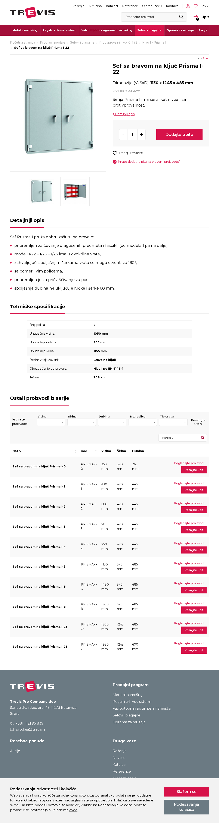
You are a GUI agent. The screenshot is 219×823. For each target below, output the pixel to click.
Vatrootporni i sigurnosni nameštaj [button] (106, 30)
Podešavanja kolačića (186, 807)
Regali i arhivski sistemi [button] (59, 30)
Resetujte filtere (198, 422)
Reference (130, 6)
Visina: (42, 416)
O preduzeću (152, 6)
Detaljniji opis (124, 114)
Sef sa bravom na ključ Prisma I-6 (39, 587)
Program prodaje (52, 42)
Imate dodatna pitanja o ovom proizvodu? (149, 162)
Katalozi (112, 6)
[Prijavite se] (189, 6)
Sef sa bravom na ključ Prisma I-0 (39, 466)
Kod (84, 451)
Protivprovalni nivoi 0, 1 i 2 (118, 42)
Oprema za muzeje (180, 30)
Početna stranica (22, 42)
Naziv (16, 451)
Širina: (72, 416)
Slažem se (187, 791)
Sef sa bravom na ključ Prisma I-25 (39, 647)
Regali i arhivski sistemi (132, 702)
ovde (73, 810)
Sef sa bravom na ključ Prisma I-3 (38, 527)
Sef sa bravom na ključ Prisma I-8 (39, 607)
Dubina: (104, 416)
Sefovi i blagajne (82, 42)
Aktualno (95, 6)
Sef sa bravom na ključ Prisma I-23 (39, 627)
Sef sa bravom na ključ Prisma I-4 (39, 547)
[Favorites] (196, 6)
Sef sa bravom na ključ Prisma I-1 (38, 486)
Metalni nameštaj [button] (24, 30)
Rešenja (78, 6)
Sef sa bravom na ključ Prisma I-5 (38, 566)
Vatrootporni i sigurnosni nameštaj (142, 708)
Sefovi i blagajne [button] (149, 30)
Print (206, 58)
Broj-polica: (137, 416)
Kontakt (172, 6)
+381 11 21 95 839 (29, 723)
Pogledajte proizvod (189, 463)
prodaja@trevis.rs (30, 729)
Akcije (202, 30)
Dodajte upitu (179, 134)
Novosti (119, 758)
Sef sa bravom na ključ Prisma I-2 (38, 506)
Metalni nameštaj (127, 695)
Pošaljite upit (194, 470)
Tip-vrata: (167, 416)
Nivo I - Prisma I (154, 42)
